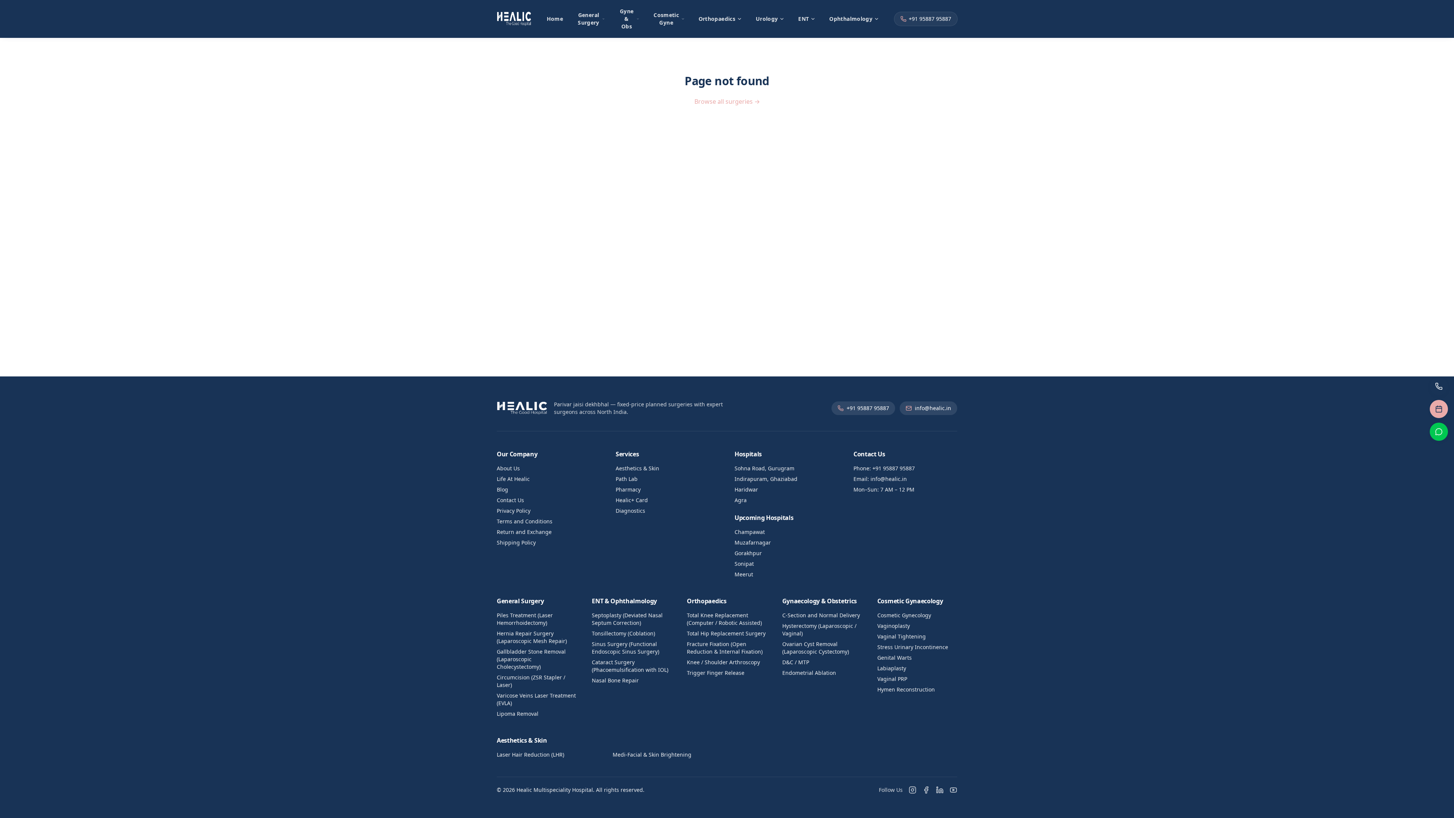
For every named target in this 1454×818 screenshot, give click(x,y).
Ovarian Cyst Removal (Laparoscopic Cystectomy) (815, 647)
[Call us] (1439, 386)
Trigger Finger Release (715, 672)
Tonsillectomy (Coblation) (623, 633)
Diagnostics (630, 510)
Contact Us (510, 500)
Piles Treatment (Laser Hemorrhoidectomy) (525, 619)
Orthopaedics (717, 18)
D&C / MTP (795, 662)
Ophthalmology (850, 18)
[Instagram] (912, 790)
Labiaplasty (891, 668)
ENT (803, 18)
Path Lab (627, 478)
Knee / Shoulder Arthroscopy (723, 662)
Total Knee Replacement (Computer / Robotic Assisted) (724, 619)
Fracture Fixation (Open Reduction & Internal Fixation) (725, 647)
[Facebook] (926, 790)
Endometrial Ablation (809, 672)
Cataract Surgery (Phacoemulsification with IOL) (630, 666)
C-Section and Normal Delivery (821, 615)
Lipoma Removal (517, 713)
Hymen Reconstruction (906, 689)
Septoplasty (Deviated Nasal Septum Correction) (627, 619)
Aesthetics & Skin (637, 468)
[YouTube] (953, 790)
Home (555, 18)
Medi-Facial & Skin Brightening (652, 754)
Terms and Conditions (524, 521)
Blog (502, 489)
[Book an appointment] (1439, 409)
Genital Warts (894, 657)
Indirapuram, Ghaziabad (766, 478)
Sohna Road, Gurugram (764, 468)
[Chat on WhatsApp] (1439, 432)
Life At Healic (513, 478)
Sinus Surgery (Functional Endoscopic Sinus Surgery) (625, 647)
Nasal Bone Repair (615, 680)
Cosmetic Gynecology (904, 615)
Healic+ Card (632, 500)
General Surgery (588, 18)
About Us (508, 468)
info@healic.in (933, 408)
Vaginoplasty (893, 625)
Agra (741, 500)
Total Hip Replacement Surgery (726, 633)
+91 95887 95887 (930, 18)
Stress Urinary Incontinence (912, 647)
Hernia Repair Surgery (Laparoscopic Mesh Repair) (532, 637)
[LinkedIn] (940, 790)
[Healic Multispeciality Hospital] (514, 19)
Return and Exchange (524, 531)
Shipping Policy (516, 542)
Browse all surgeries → (727, 101)
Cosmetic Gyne (666, 18)
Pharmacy (628, 489)
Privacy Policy (513, 510)
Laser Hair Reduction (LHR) (530, 754)
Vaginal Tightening (901, 636)
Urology (767, 18)
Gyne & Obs (626, 19)
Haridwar (746, 489)
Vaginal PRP (892, 678)
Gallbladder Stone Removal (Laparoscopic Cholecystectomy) (531, 659)
